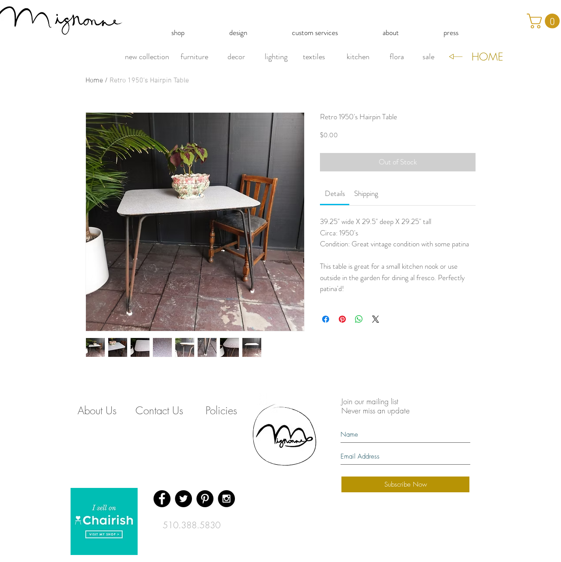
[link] (335, 193)
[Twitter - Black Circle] (183, 498)
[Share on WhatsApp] (359, 319)
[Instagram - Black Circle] (226, 498)
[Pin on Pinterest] (342, 319)
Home (94, 80)
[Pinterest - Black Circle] (204, 498)
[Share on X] (375, 319)
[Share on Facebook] (325, 319)
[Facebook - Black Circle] (161, 498)
